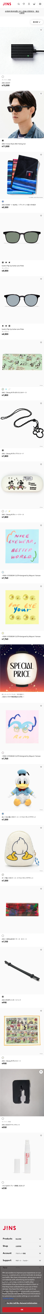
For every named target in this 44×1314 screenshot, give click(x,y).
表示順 (35, 22)
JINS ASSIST (6, 83)
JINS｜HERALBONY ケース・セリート (14, 939)
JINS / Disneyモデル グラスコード (13, 453)
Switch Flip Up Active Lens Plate (13, 265)
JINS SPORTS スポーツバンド (11, 1000)
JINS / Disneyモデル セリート (11, 1061)
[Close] (41, 1269)
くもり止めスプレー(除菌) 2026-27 (13, 1185)
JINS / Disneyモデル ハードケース (13, 514)
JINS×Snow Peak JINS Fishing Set (14, 143)
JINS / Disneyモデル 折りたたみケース (14, 392)
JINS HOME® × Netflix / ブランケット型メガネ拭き (19, 204)
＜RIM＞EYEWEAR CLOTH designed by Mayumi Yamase (21, 575)
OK (22, 1309)
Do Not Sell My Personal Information (22, 1303)
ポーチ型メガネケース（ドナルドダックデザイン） (18, 878)
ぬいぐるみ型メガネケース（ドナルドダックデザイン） (19, 817)
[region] (22, 1290)
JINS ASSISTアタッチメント (11, 1124)
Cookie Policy (8, 1298)
